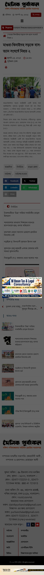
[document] (22, 287)
